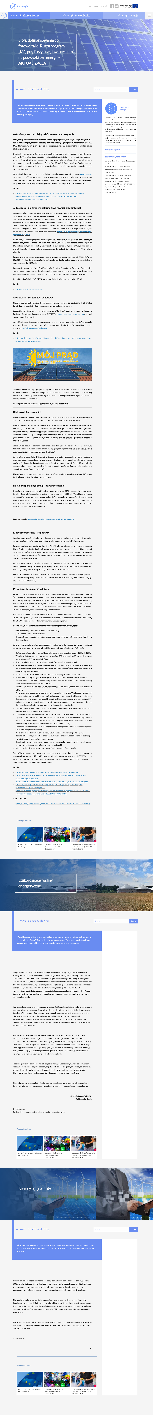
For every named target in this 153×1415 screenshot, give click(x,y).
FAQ (96, 6)
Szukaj (133, 89)
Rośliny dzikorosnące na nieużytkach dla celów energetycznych (39, 1112)
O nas (88, 6)
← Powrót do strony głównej (32, 89)
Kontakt (104, 6)
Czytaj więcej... (19, 1338)
